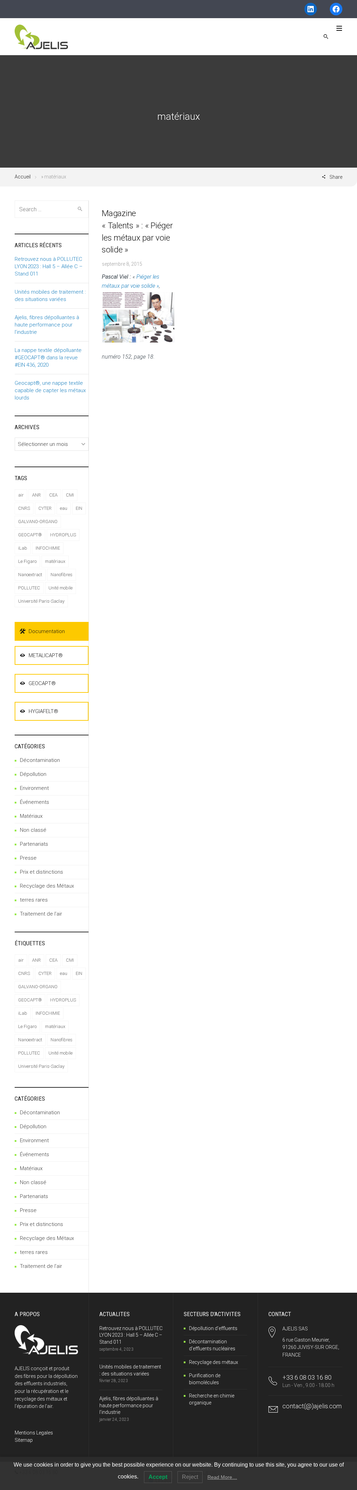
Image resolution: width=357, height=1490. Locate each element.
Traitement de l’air (41, 914)
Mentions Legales (34, 1433)
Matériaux (31, 816)
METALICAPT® (46, 655)
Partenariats (34, 844)
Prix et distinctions (41, 872)
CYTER (45, 508)
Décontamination (40, 760)
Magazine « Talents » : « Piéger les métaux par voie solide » (137, 231)
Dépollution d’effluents (213, 1328)
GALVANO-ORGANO (38, 521)
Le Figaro (27, 561)
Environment (34, 788)
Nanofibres (62, 574)
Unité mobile (60, 587)
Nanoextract (30, 574)
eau (63, 508)
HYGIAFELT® (43, 711)
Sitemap (24, 1440)
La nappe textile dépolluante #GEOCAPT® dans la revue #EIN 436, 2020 (48, 357)
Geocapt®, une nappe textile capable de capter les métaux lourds (50, 390)
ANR (36, 495)
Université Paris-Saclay (41, 601)
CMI (70, 495)
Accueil (23, 176)
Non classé (33, 830)
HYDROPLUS (63, 534)
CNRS (24, 508)
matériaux (55, 561)
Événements (34, 802)
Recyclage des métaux (213, 1362)
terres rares (34, 900)
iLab (22, 548)
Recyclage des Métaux (47, 886)
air (21, 495)
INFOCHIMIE (48, 548)
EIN (79, 508)
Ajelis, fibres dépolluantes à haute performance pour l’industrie (47, 324)
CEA (53, 495)
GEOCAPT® (30, 534)
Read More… (222, 1477)
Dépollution (33, 774)
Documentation (47, 631)
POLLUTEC (29, 587)
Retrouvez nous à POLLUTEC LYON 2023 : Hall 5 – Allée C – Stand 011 (49, 266)
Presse (28, 858)
